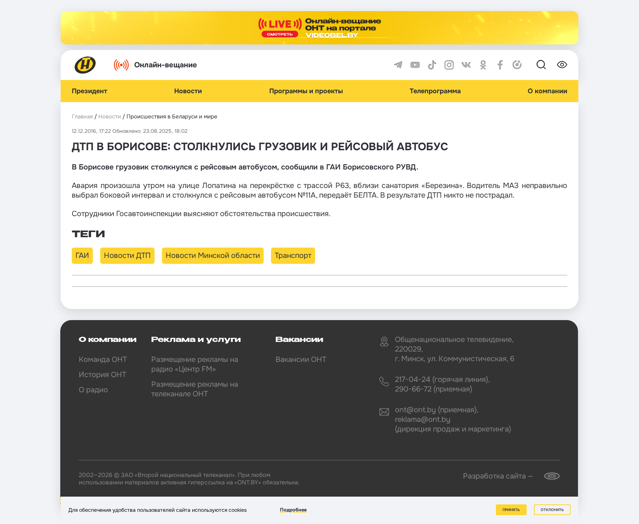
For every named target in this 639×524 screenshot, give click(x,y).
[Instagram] (449, 65)
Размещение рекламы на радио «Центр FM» (194, 364)
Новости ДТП (127, 255)
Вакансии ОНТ (300, 359)
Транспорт (293, 255)
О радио (93, 389)
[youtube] (415, 65)
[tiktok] (432, 65)
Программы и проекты (306, 91)
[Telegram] (398, 65)
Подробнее (293, 510)
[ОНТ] (85, 65)
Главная (82, 116)
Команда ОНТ (103, 359)
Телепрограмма (435, 91)
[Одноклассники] (483, 65)
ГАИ (82, 255)
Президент (89, 91)
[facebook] (500, 65)
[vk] (466, 65)
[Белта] (547, 476)
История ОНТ (102, 374)
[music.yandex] (517, 65)
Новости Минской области (213, 255)
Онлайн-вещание (165, 65)
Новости (188, 91)
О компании (547, 91)
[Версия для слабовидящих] (562, 65)
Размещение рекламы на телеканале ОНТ (194, 389)
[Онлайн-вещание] (319, 27)
